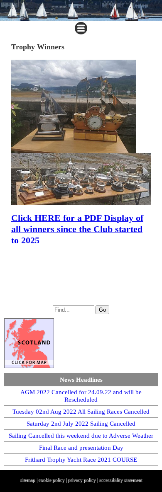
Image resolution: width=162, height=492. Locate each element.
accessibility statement (120, 480)
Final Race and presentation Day (81, 447)
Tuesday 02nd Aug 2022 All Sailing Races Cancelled (81, 411)
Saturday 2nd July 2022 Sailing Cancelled (81, 423)
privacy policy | (83, 480)
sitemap (27, 480)
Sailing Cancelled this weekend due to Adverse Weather (81, 435)
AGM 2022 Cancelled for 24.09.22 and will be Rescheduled (81, 396)
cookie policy (51, 480)
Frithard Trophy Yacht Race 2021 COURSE (81, 459)
